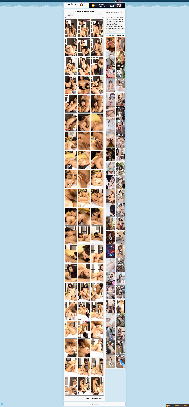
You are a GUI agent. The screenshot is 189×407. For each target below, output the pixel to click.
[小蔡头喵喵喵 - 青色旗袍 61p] (110, 168)
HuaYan (119, 28)
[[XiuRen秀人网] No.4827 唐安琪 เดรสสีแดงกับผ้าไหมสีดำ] (120, 127)
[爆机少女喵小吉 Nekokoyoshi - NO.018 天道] (120, 58)
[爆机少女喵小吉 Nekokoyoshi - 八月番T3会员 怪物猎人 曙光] (110, 348)
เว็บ (106, 28)
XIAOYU (113, 21)
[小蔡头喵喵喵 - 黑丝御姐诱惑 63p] (110, 210)
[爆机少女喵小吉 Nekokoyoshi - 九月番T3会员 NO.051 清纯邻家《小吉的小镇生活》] (110, 196)
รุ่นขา (122, 26)
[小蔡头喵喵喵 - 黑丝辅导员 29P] (110, 58)
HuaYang (117, 30)
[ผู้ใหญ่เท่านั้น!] (115, 1)
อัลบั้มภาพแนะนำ (120, 35)
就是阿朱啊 (108, 24)
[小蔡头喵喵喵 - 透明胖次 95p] (110, 99)
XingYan (120, 30)
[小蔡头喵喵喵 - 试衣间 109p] (110, 334)
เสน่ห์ (107, 12)
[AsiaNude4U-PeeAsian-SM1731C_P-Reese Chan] (110, 141)
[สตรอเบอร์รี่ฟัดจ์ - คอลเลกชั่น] (120, 44)
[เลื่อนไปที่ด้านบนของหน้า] (2, 404)
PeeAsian (112, 12)
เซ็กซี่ (114, 12)
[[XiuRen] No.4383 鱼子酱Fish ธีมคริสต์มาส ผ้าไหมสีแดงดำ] (120, 223)
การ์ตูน (109, 12)
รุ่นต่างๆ (114, 31)
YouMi (107, 21)
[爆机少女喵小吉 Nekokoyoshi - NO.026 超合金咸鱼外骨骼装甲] (110, 85)
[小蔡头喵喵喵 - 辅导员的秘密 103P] (110, 306)
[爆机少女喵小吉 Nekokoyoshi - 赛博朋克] (110, 251)
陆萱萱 (110, 19)
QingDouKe (117, 17)
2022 (110, 14)
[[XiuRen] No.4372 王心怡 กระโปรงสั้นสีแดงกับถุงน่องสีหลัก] (120, 237)
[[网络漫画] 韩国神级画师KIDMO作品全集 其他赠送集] (110, 279)
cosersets (109, 28)
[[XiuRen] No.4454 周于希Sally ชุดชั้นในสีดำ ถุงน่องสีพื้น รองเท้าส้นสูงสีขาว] (120, 196)
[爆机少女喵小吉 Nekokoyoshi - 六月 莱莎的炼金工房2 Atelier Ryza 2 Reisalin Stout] (110, 223)
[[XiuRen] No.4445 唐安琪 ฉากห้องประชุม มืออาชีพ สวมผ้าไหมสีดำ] (120, 210)
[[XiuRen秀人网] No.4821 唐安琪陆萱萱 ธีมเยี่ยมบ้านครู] (120, 141)
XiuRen (108, 17)
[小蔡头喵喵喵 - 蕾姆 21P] (110, 265)
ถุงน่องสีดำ (120, 24)
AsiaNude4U (108, 30)
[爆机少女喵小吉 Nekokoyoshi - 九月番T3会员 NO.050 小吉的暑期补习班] (110, 361)
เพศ (111, 31)
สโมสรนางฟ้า (114, 28)
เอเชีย (111, 17)
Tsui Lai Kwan (71, 15)
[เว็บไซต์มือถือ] (117, 1)
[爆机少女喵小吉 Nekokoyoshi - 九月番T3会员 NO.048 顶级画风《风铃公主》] (110, 154)
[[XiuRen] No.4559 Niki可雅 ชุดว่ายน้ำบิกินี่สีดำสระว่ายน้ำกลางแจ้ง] (120, 168)
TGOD (110, 21)
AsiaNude (117, 12)
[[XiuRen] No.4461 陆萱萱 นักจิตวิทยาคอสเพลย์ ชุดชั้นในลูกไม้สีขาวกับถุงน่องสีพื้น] (120, 182)
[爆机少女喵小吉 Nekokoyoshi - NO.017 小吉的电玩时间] (110, 72)
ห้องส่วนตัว (115, 26)
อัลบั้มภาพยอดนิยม (111, 35)
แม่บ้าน (120, 19)
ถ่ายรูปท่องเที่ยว (115, 19)
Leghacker (122, 28)
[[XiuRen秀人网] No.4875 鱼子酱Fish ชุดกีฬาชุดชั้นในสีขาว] (120, 113)
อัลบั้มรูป (72, 4)
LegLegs (107, 14)
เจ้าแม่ (119, 26)
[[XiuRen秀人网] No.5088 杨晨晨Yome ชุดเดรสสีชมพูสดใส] (120, 72)
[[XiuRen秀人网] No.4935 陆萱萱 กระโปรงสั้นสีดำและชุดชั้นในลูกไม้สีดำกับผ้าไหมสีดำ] (120, 99)
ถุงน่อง (117, 21)
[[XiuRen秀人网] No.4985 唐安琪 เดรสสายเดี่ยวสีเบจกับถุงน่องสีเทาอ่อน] (120, 85)
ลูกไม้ (114, 17)
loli (122, 21)
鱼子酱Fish (111, 26)
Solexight (113, 30)
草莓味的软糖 (114, 24)
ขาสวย (121, 17)
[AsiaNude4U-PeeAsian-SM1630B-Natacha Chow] (110, 44)
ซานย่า (107, 26)
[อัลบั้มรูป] (64, 1)
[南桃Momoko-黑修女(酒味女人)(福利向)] (110, 237)
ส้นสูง (107, 19)
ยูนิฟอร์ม (120, 21)
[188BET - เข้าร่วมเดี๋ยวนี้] (107, 7)
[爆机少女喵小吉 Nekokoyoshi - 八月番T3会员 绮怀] (110, 182)
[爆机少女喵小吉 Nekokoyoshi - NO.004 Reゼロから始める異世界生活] (110, 113)
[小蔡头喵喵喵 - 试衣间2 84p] (110, 292)
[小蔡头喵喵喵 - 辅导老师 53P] (110, 320)
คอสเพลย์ (108, 31)
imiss (122, 19)
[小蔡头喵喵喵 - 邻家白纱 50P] (110, 127)
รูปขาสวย (121, 12)
